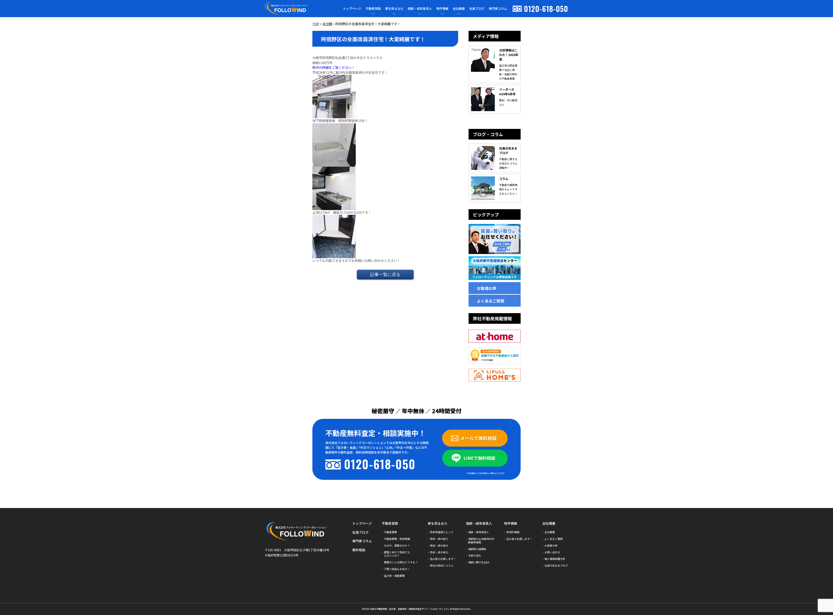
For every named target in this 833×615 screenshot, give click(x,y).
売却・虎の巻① (439, 539)
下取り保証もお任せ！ (397, 569)
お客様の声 (486, 288)
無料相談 (358, 550)
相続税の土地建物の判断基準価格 (481, 540)
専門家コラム (498, 8)
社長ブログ (476, 8)
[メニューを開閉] (373, 13)
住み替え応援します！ (443, 559)
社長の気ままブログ (556, 565)
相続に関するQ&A (478, 562)
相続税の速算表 (477, 549)
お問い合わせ (552, 552)
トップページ (352, 8)
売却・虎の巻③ (439, 552)
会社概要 (459, 8)
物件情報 (442, 8)
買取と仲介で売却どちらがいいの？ (397, 554)
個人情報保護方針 (554, 559)
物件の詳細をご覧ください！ (333, 67)
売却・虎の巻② (439, 545)
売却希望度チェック (441, 532)
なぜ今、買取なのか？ (397, 545)
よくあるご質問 (490, 301)
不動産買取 (373, 8)
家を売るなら (394, 8)
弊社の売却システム (441, 565)
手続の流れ (474, 555)
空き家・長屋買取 (394, 575)
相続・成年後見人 (420, 8)
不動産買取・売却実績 (397, 539)
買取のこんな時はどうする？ (401, 562)
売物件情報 (512, 532)
